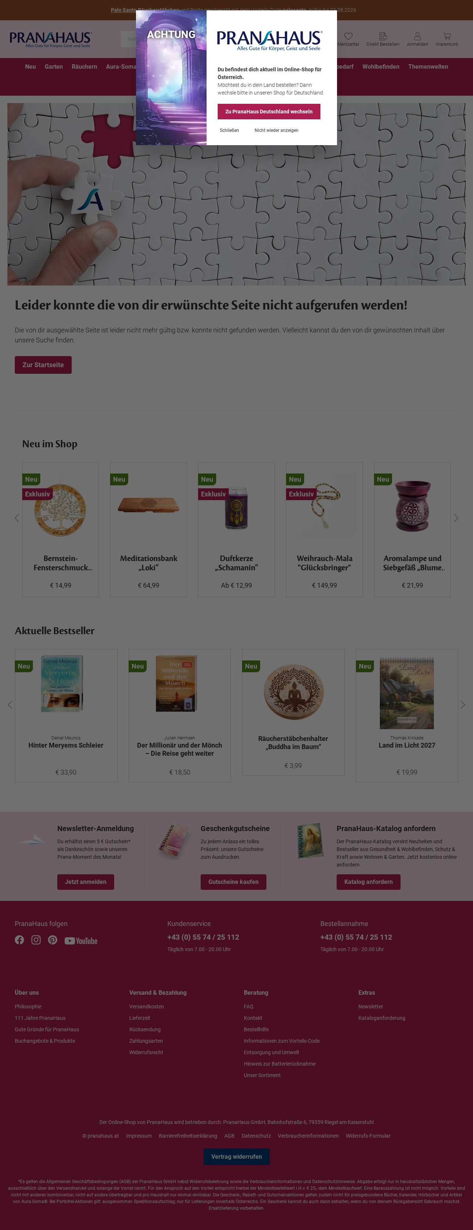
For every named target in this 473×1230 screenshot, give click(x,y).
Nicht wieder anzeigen (277, 130)
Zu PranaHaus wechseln (269, 112)
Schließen (229, 130)
